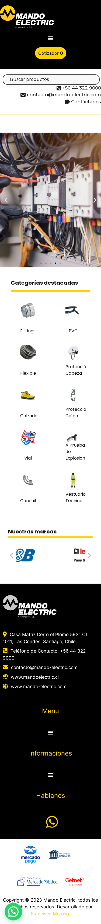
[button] (50, 38)
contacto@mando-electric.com (44, 667)
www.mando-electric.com (39, 686)
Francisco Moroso (50, 913)
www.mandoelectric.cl (35, 677)
